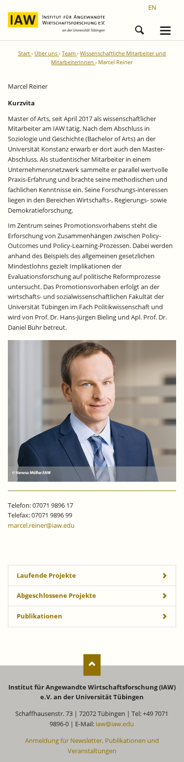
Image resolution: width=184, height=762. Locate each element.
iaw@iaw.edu (115, 723)
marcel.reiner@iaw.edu (41, 525)
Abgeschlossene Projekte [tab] (56, 595)
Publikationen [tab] (39, 616)
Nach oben (92, 664)
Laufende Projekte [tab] (46, 575)
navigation (165, 30)
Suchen (139, 28)
